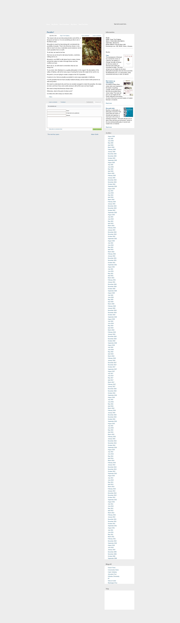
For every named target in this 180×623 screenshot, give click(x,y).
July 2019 (110, 321)
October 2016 (111, 393)
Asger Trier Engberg (64, 35)
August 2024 (111, 188)
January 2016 (111, 412)
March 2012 (111, 512)
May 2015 (110, 430)
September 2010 (112, 543)
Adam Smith (94, 134)
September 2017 (112, 369)
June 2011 (110, 532)
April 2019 (110, 328)
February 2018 (112, 358)
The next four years (53, 134)
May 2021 (110, 273)
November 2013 (112, 469)
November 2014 (112, 443)
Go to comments (85, 35)
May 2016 (110, 404)
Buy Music (74, 24)
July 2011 (110, 530)
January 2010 (111, 549)
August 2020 (111, 293)
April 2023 (110, 223)
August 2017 (111, 371)
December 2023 (112, 206)
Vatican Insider (112, 580)
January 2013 (111, 491)
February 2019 (112, 332)
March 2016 (111, 408)
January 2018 (111, 360)
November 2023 (112, 208)
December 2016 (112, 388)
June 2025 (111, 167)
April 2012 (110, 510)
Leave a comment (97, 35)
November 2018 (112, 338)
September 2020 (112, 291)
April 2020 (110, 301)
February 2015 (112, 436)
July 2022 (110, 243)
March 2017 (111, 382)
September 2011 (112, 525)
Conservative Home (113, 570)
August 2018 (111, 345)
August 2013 (111, 475)
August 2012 (111, 502)
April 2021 (110, 275)
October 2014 (111, 445)
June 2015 (111, 428)
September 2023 (112, 212)
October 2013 (111, 471)
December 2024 (112, 180)
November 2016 (112, 391)
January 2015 (111, 438)
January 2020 (111, 308)
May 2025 (110, 169)
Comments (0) (98, 102)
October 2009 (111, 556)
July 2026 (110, 138)
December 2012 (112, 493)
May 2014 (110, 456)
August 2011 (111, 528)
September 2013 (112, 473)
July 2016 (110, 399)
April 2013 (110, 484)
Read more (109, 103)
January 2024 (111, 204)
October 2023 (111, 210)
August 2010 (111, 545)
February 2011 (112, 538)
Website (68, 115)
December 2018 (112, 336)
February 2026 (112, 149)
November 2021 (112, 260)
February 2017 (112, 384)
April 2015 (110, 432)
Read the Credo (83, 24)
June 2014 (111, 454)
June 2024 (111, 193)
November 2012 (112, 495)
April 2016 (110, 406)
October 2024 (111, 184)
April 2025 (110, 171)
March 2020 (111, 304)
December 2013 (112, 467)
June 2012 (111, 506)
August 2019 (111, 319)
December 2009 (112, 552)
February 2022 (112, 254)
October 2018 (111, 341)
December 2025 (112, 153)
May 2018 (110, 351)
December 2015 (112, 415)
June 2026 (111, 140)
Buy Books (55, 24)
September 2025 (112, 160)
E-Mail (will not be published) (72, 113)
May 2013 (110, 482)
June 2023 (111, 219)
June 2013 (111, 480)
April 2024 (110, 197)
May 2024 (110, 195)
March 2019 (111, 330)
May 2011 (110, 534)
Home (48, 24)
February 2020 (112, 306)
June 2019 (111, 323)
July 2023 (110, 217)
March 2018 (111, 356)
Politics (50, 96)
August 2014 (111, 449)
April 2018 (110, 354)
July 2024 (110, 191)
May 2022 (110, 247)
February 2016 (112, 410)
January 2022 (111, 256)
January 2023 (111, 230)
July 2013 (110, 478)
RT (109, 578)
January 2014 (111, 465)
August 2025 (111, 162)
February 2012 (112, 515)
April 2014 (110, 458)
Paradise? (50, 32)
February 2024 (112, 201)
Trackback (63, 102)
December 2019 (112, 310)
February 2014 (112, 462)
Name (67, 110)
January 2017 (111, 386)
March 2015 (111, 434)
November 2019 (112, 312)
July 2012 (110, 504)
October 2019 (111, 314)
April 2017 (110, 380)
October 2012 (111, 497)
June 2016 (111, 402)
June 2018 (111, 349)
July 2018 (110, 347)
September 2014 (112, 447)
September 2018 (112, 343)
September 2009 (112, 558)
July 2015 (110, 425)
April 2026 (110, 145)
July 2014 (110, 451)
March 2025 (111, 173)
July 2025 (110, 164)
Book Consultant (64, 24)
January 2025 (111, 177)
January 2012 (111, 517)
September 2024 (112, 186)
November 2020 (112, 286)
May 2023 (110, 221)
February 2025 (112, 175)
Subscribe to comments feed (55, 129)
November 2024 (112, 182)
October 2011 (111, 523)
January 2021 (111, 282)
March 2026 (111, 147)
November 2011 (112, 521)
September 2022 (112, 238)
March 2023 (111, 225)
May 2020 (110, 299)
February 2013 (112, 489)
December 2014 (112, 441)
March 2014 (111, 460)
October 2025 (111, 158)
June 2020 (111, 297)
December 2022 (112, 232)
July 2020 (110, 295)
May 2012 (110, 508)
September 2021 (112, 264)
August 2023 (111, 214)
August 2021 (111, 267)
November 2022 (112, 234)
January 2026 (111, 151)
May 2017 (110, 378)
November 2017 (112, 364)
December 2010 (112, 541)
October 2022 (111, 236)
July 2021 (110, 269)
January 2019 (111, 334)
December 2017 (112, 362)
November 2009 (112, 554)
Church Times (112, 567)
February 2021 (112, 280)
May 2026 (110, 143)
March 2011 (111, 536)
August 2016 (111, 397)
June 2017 (111, 375)
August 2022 (111, 241)
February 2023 (112, 227)
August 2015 (111, 423)
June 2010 (111, 547)
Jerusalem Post (112, 574)
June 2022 (111, 245)
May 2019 (110, 325)
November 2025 (112, 156)
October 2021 (111, 262)
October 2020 (111, 288)
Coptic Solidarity (112, 572)
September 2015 (112, 421)
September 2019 (112, 317)
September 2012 (112, 499)
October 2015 (111, 419)
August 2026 (111, 136)
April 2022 (110, 249)
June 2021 (111, 271)
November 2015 (112, 417)
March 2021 (111, 278)
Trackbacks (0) (89, 102)
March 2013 (111, 486)
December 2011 (112, 519)
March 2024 (111, 199)
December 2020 (112, 284)
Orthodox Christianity (113, 576)
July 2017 (110, 373)
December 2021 (112, 258)
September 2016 (112, 395)
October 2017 (111, 367)
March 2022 (111, 251)
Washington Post (112, 583)
